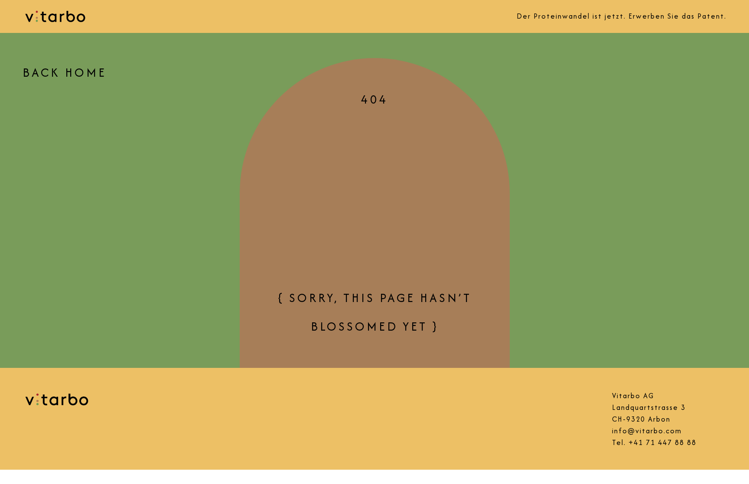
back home (65, 72)
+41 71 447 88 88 (663, 442)
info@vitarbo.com (647, 431)
